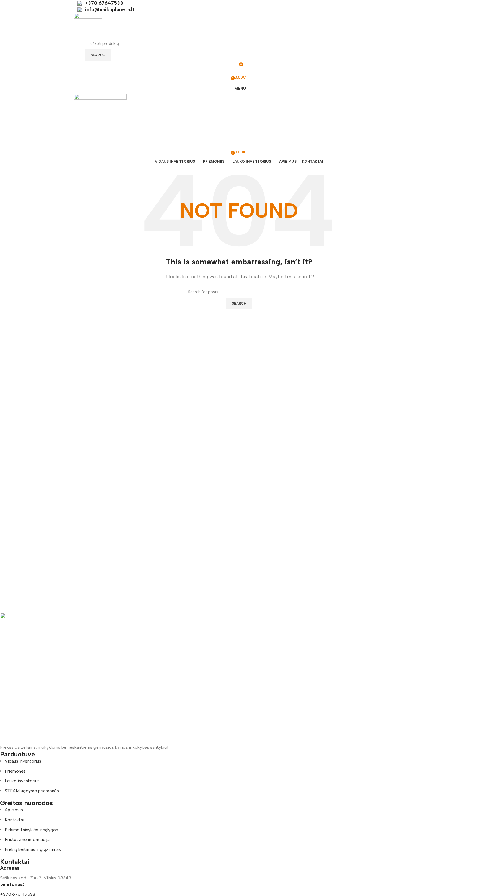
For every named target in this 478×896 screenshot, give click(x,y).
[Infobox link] (239, 3)
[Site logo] (88, 25)
